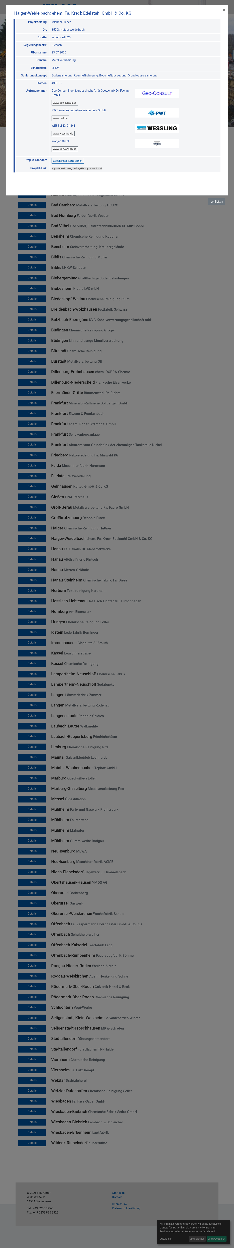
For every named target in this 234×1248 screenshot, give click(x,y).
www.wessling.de (63, 133)
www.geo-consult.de (64, 102)
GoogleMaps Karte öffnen (67, 160)
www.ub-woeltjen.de (64, 148)
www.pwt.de (60, 118)
